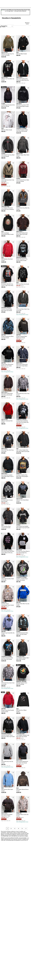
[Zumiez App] (15, 12)
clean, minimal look (6, 839)
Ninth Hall (5, 836)
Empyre (14, 834)
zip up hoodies (23, 837)
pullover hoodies (14, 837)
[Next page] (26, 828)
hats (13, 840)
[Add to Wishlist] (13, 37)
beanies (18, 840)
